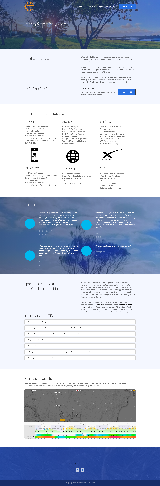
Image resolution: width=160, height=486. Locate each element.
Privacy (71, 464)
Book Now (124, 92)
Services (92, 6)
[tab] (80, 321)
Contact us (97, 304)
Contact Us (110, 6)
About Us (81, 6)
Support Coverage (84, 464)
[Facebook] (77, 470)
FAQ (101, 6)
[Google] (82, 470)
